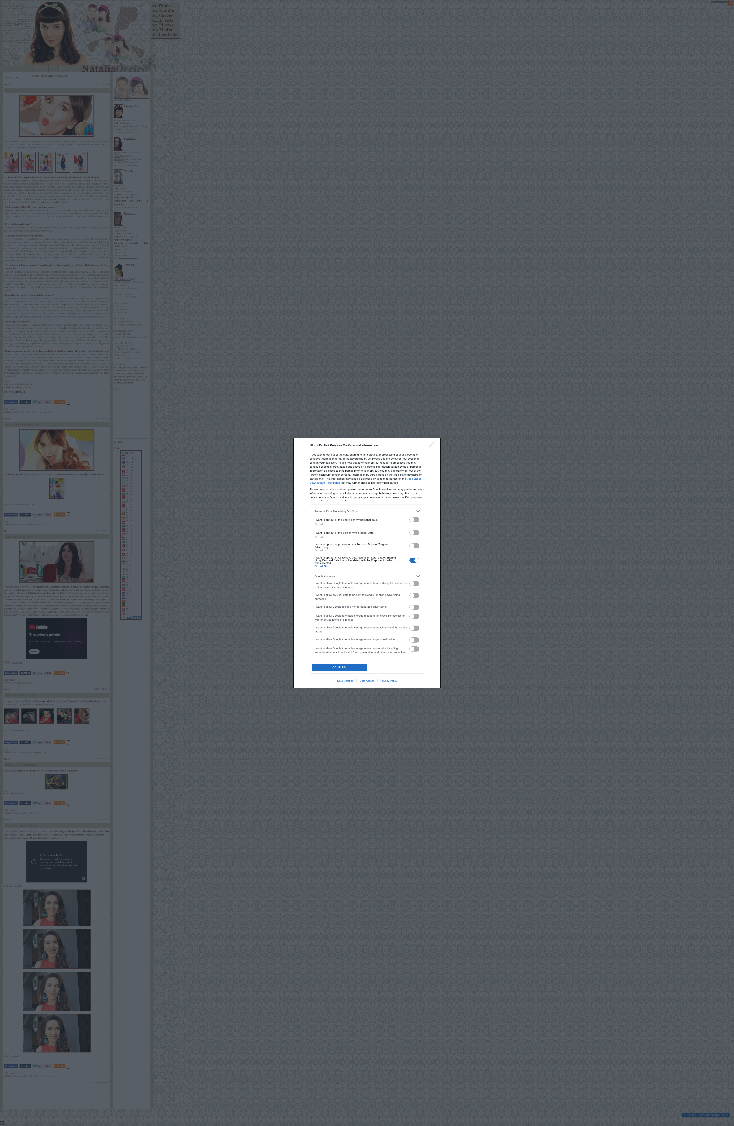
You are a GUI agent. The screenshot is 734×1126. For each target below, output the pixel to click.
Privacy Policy (388, 680)
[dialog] (367, 563)
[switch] (414, 519)
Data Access (367, 680)
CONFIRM (339, 667)
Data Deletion (345, 680)
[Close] (433, 445)
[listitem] (367, 511)
